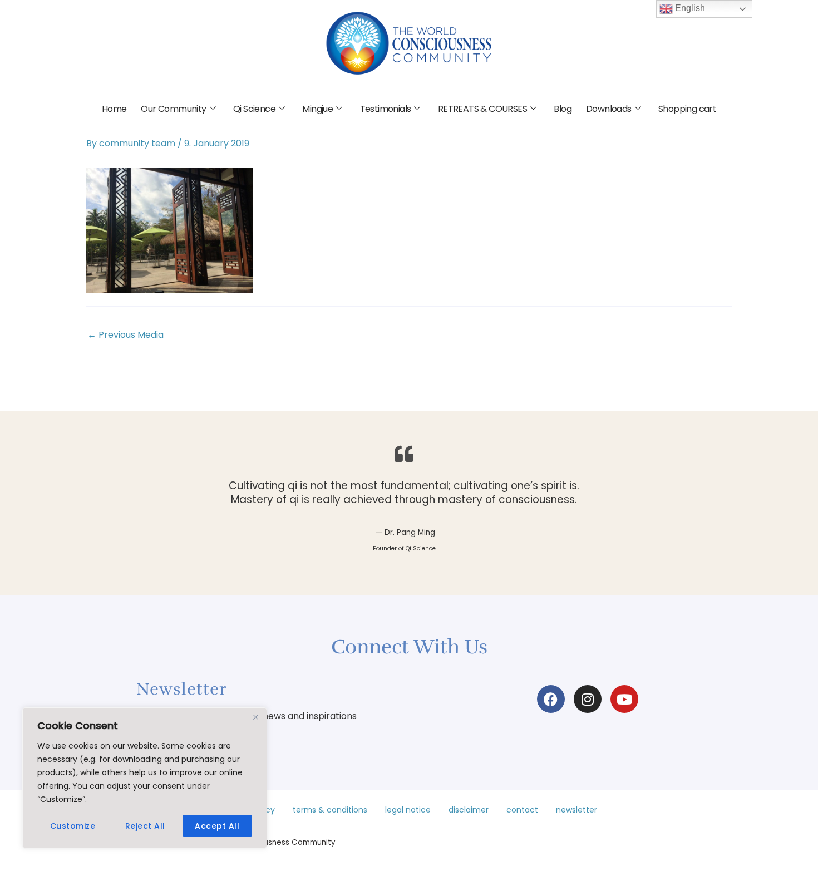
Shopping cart (687, 108)
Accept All (217, 825)
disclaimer (469, 809)
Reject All (145, 825)
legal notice (408, 809)
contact (522, 809)
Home (114, 108)
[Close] (255, 717)
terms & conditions (330, 809)
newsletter (576, 809)
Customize (73, 825)
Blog (562, 108)
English (689, 8)
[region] (144, 778)
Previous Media (125, 334)
